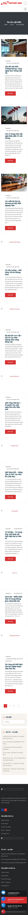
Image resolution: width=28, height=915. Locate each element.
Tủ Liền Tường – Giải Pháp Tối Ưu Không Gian (13, 272)
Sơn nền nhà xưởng (6, 827)
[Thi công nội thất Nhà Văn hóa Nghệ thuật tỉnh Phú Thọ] (14, 643)
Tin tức (12, 24)
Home (5, 24)
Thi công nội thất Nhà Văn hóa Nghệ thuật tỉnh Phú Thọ (14, 666)
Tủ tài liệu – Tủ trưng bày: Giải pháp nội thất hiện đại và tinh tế (13, 535)
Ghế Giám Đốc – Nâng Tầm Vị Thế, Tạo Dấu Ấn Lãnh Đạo (14, 474)
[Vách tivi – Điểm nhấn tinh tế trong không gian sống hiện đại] (14, 580)
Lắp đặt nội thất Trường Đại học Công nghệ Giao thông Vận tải (13, 70)
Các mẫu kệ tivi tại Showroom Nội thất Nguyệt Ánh (13, 203)
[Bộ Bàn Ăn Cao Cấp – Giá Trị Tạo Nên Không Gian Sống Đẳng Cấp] (14, 317)
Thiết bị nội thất (5, 820)
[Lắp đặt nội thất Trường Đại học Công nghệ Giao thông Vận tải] (14, 48)
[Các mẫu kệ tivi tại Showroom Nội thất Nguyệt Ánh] (14, 182)
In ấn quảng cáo (5, 833)
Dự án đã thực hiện (11, 658)
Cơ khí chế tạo (4, 823)
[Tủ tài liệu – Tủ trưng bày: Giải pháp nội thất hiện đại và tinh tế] (14, 517)
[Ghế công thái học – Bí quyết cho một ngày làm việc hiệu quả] (14, 384)
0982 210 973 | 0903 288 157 (16, 899)
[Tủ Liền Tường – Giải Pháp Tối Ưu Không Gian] (14, 251)
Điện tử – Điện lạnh (5, 830)
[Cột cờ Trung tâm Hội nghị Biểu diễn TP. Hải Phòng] (14, 115)
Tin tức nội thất (15, 63)
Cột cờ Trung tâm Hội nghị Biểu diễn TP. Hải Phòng (13, 136)
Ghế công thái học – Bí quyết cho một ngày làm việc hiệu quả (13, 406)
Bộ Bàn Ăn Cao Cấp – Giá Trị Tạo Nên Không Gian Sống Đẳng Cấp (13, 338)
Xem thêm (10, 93)
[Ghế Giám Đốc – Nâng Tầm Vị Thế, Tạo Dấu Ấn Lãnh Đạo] (14, 453)
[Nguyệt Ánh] (11, 3)
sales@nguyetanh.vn (13, 893)
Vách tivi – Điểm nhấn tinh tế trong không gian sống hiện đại (13, 599)
